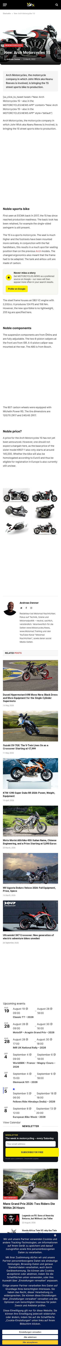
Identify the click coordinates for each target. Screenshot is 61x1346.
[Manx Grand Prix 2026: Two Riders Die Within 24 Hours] (30, 1184)
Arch (38, 251)
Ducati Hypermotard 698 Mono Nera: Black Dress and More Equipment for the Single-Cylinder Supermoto (30, 698)
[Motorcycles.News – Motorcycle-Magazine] (30, 4)
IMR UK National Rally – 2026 (29, 1047)
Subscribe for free (32, 1152)
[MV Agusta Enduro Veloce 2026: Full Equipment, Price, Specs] (30, 868)
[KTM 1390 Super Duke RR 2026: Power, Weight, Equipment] (30, 773)
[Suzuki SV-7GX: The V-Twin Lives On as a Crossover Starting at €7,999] (30, 726)
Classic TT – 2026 (23, 1017)
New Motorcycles (13, 45)
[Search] (56, 4)
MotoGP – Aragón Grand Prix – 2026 (33, 1032)
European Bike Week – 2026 (29, 1116)
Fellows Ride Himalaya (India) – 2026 (34, 1101)
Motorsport (10, 1198)
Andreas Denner (13, 59)
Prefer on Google (16, 289)
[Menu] (5, 4)
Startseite (7, 14)
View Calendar (12, 1122)
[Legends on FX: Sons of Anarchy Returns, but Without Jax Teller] (11, 1219)
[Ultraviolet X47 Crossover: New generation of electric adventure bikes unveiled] (30, 915)
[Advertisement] (30, 172)
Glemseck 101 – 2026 (25, 1082)
